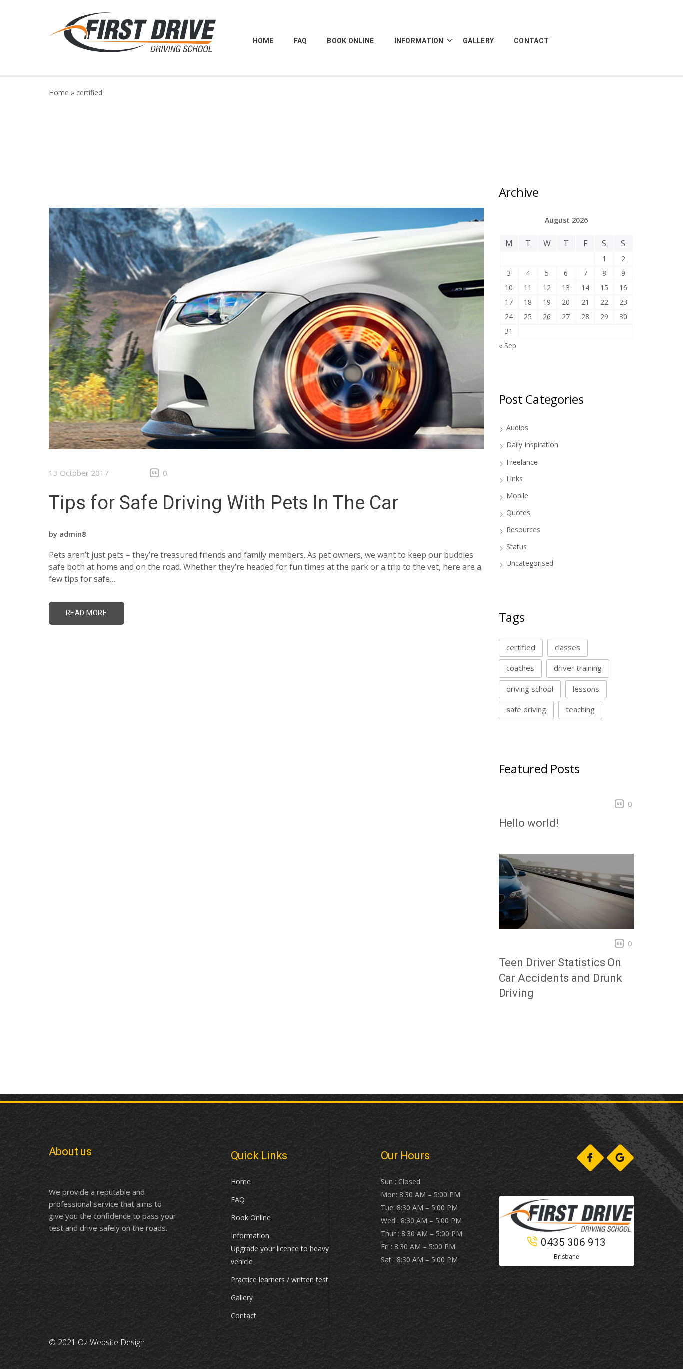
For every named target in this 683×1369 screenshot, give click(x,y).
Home (59, 92)
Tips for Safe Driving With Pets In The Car (223, 503)
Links (514, 478)
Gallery (242, 1297)
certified (521, 647)
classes (567, 647)
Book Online (251, 1217)
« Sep (507, 345)
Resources (523, 529)
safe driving (526, 709)
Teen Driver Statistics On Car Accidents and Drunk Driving (560, 978)
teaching (580, 709)
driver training (578, 668)
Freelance (522, 462)
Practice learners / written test (279, 1279)
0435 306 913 (573, 1242)
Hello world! (529, 823)
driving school (530, 689)
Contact (243, 1315)
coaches (520, 668)
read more (87, 613)
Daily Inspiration (532, 444)
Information (250, 1235)
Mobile (517, 495)
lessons (586, 689)
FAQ (238, 1199)
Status (516, 546)
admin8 (73, 534)
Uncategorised (530, 563)
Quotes (518, 512)
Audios (517, 427)
